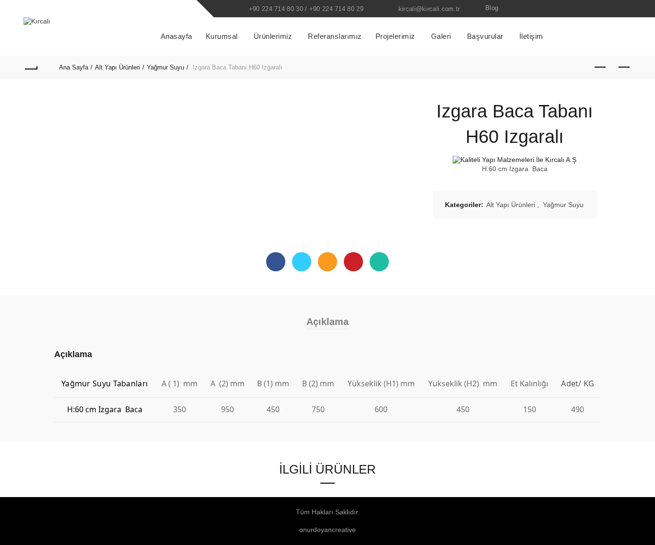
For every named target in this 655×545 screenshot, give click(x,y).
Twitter (301, 261)
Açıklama (327, 321)
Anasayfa (176, 36)
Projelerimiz (395, 36)
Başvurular (485, 36)
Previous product (600, 67)
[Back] (31, 67)
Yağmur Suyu (165, 67)
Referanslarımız (335, 36)
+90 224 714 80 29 (336, 8)
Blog (491, 8)
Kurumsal (222, 36)
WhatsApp (379, 261)
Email (327, 261)
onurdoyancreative (327, 529)
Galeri (441, 36)
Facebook (275, 261)
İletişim (531, 36)
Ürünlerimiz (273, 36)
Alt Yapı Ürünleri (117, 67)
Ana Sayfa (73, 67)
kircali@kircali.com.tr (429, 8)
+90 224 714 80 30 (276, 8)
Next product (624, 67)
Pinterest (353, 261)
